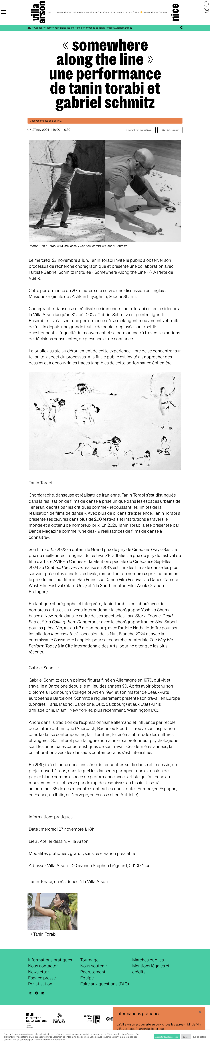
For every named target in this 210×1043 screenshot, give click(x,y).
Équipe (87, 977)
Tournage (89, 959)
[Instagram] (30, 993)
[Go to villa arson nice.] (29, 27)
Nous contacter (43, 965)
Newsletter (38, 971)
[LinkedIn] (43, 993)
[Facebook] (37, 993)
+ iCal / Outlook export (170, 130)
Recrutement (92, 971)
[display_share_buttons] (181, 28)
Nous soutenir (93, 965)
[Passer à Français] (206, 4)
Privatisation (40, 983)
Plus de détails (199, 1036)
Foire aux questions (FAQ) (104, 983)
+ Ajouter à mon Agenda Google (139, 130)
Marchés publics (148, 959)
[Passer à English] (206, 10)
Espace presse (42, 977)
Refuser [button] (185, 1036)
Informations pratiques (50, 959)
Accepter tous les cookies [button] (166, 1036)
